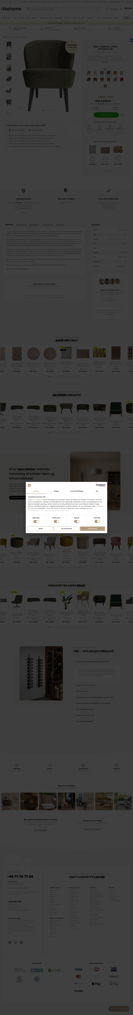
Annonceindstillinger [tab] (76, 491)
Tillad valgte (66, 528)
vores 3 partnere (37, 499)
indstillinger (100, 506)
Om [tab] (97, 491)
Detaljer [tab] (56, 491)
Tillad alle (92, 528)
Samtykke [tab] (36, 491)
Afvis (41, 528)
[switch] (56, 521)
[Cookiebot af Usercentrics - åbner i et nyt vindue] (97, 485)
